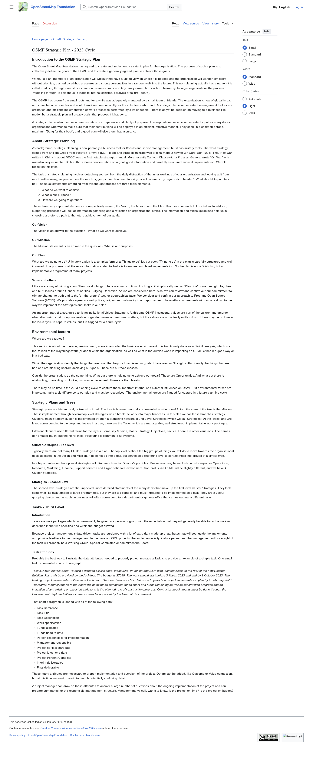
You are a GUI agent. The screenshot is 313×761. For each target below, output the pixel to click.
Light (251, 105)
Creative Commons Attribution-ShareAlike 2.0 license (71, 728)
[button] (11, 7)
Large (252, 61)
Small (252, 47)
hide (266, 31)
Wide (251, 83)
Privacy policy (17, 735)
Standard (254, 54)
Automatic (255, 99)
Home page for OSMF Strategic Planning (59, 39)
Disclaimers (77, 735)
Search (174, 7)
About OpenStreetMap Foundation (47, 735)
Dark (251, 112)
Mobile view (93, 735)
